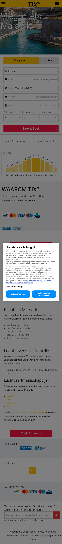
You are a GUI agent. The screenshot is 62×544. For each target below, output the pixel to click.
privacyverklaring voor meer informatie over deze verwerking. (28, 281)
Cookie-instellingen (15, 286)
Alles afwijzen (18, 294)
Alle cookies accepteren (44, 294)
